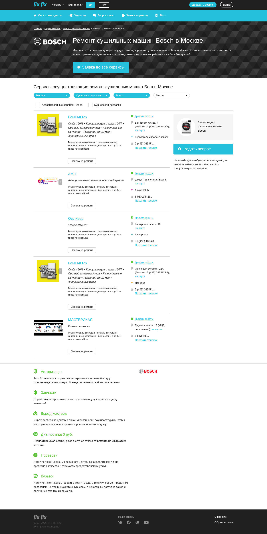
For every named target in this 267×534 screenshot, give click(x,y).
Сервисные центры (50, 15)
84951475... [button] (142, 335)
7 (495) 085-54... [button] (144, 143)
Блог (163, 15)
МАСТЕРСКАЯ (80, 320)
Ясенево (140, 282)
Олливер (75, 218)
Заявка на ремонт (137, 15)
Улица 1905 (142, 189)
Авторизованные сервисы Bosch (62, 104)
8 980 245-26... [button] (144, 196)
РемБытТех (77, 117)
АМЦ (72, 174)
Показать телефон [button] (146, 147)
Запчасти (80, 15)
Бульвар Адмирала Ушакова (152, 136)
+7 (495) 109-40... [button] (145, 241)
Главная (38, 28)
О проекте (221, 516)
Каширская (141, 234)
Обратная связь (224, 522)
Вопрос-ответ (106, 15)
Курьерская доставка (107, 104)
